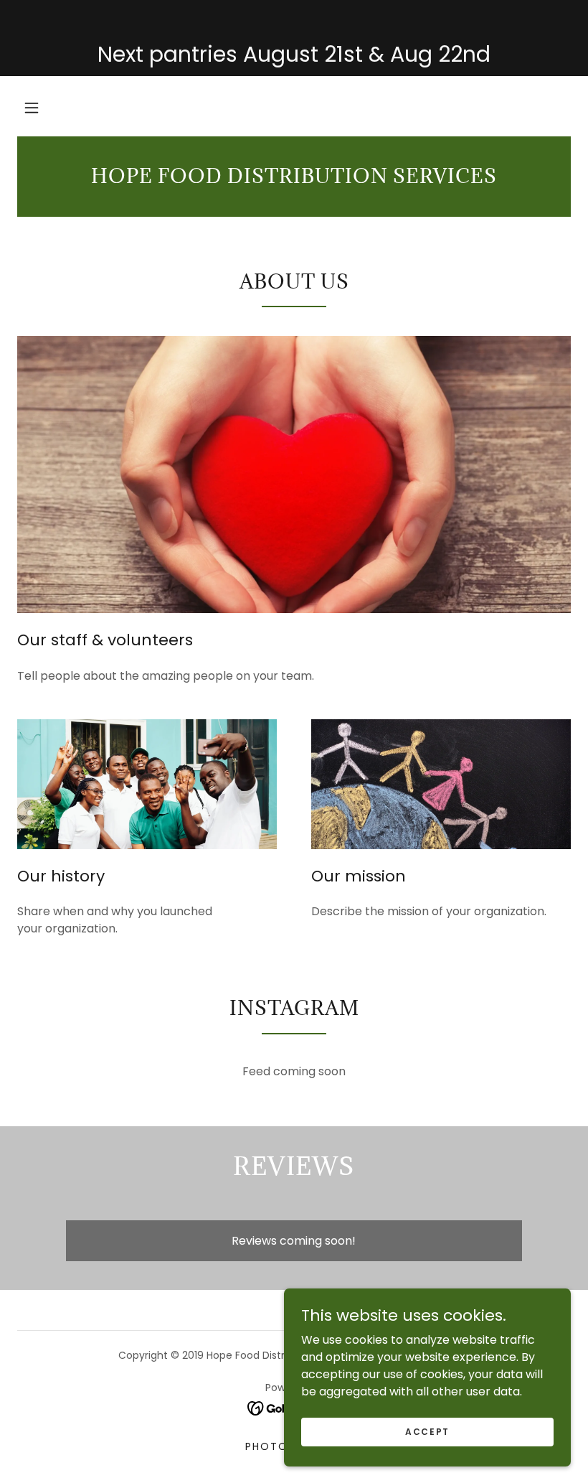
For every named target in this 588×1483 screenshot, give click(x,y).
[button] (31, 107)
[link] (294, 179)
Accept (427, 1431)
